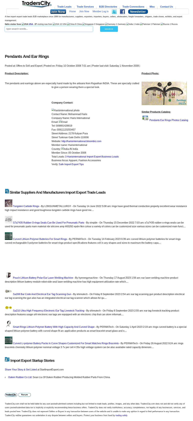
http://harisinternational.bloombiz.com (81, 141)
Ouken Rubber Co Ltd (20, 377)
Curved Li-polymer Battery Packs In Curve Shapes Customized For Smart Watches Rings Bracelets (66, 343)
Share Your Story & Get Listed (21, 369)
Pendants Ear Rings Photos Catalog (168, 120)
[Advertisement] (78, 42)
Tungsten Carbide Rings (26, 206)
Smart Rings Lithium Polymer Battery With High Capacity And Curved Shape (54, 327)
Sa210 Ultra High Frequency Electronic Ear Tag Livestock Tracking (48, 310)
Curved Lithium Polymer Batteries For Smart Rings (40, 239)
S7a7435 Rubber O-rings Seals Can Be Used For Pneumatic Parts (48, 222)
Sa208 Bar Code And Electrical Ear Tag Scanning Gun (42, 294)
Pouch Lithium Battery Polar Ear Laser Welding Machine (43, 277)
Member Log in (101, 11)
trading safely (121, 415)
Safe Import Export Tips (71, 164)
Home (72, 11)
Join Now (84, 11)
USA (31, 24)
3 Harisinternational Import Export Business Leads (92, 156)
